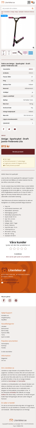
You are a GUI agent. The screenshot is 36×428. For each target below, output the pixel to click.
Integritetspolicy (5, 317)
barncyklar (22, 381)
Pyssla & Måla (5, 332)
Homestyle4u (5, 343)
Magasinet (4, 358)
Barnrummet (5, 328)
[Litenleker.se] (3, 2)
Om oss (3, 360)
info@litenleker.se (10, 280)
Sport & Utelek (5, 337)
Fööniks (3, 348)
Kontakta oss (5, 315)
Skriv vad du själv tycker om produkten (18, 257)
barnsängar (12, 381)
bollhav (3, 394)
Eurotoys (3, 345)
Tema (3, 335)
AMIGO (31, 69)
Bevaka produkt (18, 152)
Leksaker (3, 326)
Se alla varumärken (6, 351)
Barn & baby (4, 330)
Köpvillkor (4, 320)
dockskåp (13, 392)
